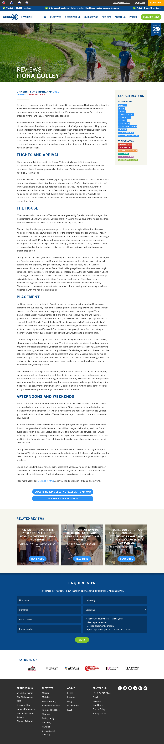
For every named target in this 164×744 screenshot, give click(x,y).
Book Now (155, 3)
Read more (37, 559)
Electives (55, 17)
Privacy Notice (99, 713)
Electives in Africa (46, 480)
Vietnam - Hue (23, 705)
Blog (69, 701)
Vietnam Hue (123, 154)
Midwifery (122, 105)
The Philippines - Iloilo (128, 151)
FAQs (69, 709)
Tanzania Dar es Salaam (128, 160)
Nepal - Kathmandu (26, 709)
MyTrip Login (140, 3)
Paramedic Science (126, 133)
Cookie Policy (99, 709)
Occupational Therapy (128, 126)
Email (95, 697)
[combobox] (115, 600)
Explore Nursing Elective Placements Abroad (63, 492)
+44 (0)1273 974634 (121, 3)
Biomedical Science (126, 114)
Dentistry (122, 130)
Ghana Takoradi (36, 95)
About (71, 688)
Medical (122, 108)
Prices (133, 17)
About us (120, 17)
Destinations (72, 17)
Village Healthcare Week (129, 136)
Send (82, 640)
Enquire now (151, 17)
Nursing (21, 95)
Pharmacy (122, 120)
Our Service (91, 17)
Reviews (106, 17)
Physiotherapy (124, 117)
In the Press (73, 705)
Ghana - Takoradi (25, 721)
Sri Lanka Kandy (125, 144)
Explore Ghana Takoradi (63, 498)
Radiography (124, 123)
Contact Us (100, 688)
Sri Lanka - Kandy (25, 693)
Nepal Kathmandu (126, 157)
